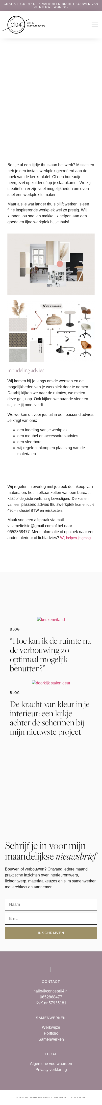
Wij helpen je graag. (76, 538)
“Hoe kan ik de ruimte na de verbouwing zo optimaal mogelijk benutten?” (50, 654)
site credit (78, 1098)
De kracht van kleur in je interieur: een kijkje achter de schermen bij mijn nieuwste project (50, 717)
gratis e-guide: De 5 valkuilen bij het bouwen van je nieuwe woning (51, 5)
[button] (95, 25)
